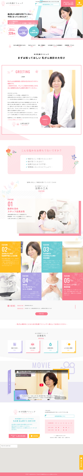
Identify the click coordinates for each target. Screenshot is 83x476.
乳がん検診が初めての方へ (20, 45)
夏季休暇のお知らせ (29, 305)
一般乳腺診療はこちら (47, 4)
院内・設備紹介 (41, 45)
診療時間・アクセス (69, 45)
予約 (81, 463)
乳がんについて (32, 45)
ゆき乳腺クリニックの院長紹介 (55, 45)
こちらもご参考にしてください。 (15, 119)
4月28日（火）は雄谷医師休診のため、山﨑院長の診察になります (38, 308)
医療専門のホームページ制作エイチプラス (49, 474)
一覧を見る (41, 314)
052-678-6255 (69, 4)
